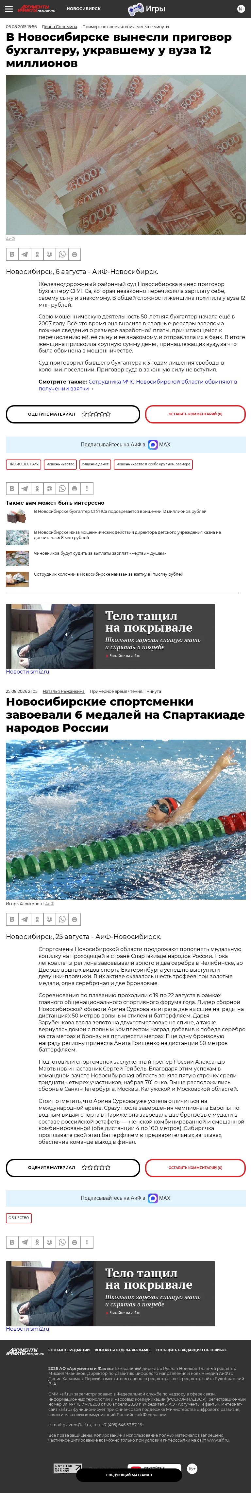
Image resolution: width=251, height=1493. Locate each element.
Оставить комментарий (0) (196, 414)
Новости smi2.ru (27, 672)
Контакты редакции (69, 1350)
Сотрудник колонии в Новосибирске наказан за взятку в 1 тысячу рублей (108, 574)
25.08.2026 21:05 (22, 691)
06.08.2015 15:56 (21, 26)
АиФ (10, 238)
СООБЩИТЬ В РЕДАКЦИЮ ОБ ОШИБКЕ (191, 1350)
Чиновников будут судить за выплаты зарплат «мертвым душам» (100, 553)
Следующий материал (129, 1475)
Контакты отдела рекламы (122, 1350)
